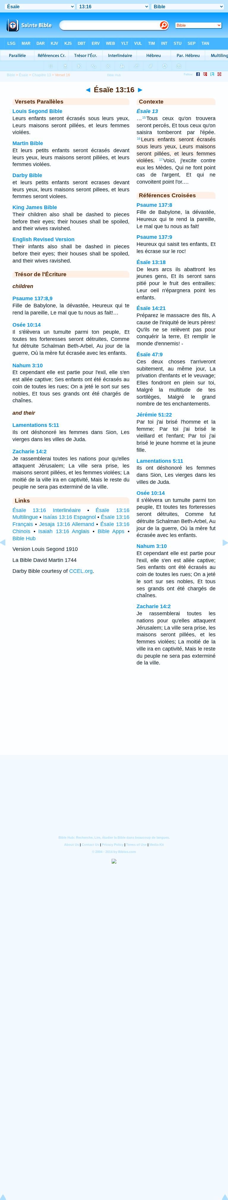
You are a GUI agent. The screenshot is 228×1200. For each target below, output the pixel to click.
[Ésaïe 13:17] (220, 556)
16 (138, 138)
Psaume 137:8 (154, 205)
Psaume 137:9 (154, 237)
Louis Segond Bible (37, 111)
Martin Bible (27, 143)
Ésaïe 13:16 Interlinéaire (46, 510)
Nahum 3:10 (27, 365)
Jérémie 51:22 (154, 415)
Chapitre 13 (41, 75)
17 (161, 159)
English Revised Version (43, 239)
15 (144, 117)
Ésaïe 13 (147, 111)
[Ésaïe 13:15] (7, 556)
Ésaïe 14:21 (151, 308)
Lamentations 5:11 (35, 425)
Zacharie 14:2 (29, 451)
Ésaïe (23, 75)
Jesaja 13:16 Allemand (66, 524)
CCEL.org (81, 571)
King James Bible (34, 207)
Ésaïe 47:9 (150, 354)
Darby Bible (27, 175)
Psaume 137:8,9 (32, 298)
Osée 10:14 (26, 325)
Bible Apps (111, 531)
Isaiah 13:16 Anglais (63, 531)
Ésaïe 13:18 (151, 262)
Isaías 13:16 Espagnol (69, 517)
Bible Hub (24, 538)
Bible (11, 75)
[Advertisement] (114, 718)
